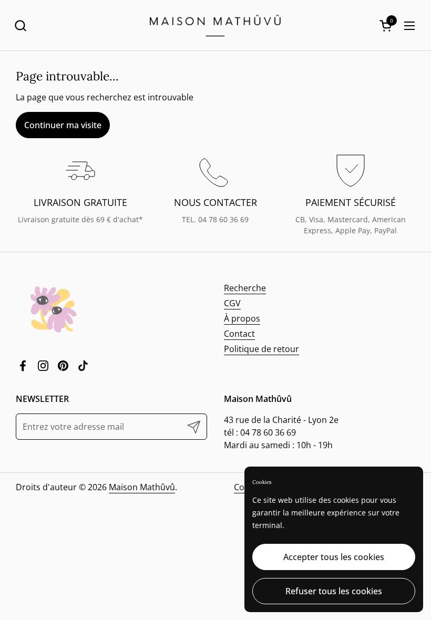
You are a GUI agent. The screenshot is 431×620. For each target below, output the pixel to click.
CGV (232, 303)
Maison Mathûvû (142, 487)
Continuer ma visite (62, 125)
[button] (20, 25)
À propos (242, 318)
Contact (239, 333)
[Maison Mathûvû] (215, 25)
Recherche (245, 288)
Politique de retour (261, 349)
